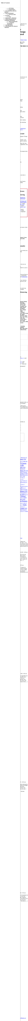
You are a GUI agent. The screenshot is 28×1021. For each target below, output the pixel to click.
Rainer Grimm (24, 39)
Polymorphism (24, 492)
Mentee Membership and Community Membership (10, 20)
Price (10, 16)
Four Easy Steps (12, 14)
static (25, 503)
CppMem (21, 470)
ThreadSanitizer (22, 506)
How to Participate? (10, 13)
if (22, 479)
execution (20, 475)
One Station (11, 8)
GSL (23, 477)
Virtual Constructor (21, 511)
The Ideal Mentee (9, 25)
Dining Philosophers (20, 473)
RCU (26, 494)
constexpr (20, 467)
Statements (21, 503)
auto (25, 461)
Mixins (23, 484)
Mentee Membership (13, 21)
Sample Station (12, 9)
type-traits (22, 508)
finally (21, 476)
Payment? (8, 15)
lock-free (24, 482)
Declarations (20, 472)
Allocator (24, 457)
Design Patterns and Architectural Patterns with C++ (22, 202)
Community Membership (10, 23)
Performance (21, 491)
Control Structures (21, 468)
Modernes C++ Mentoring (11, 17)
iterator (25, 480)
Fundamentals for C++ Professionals (21, 198)
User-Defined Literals (22, 509)
